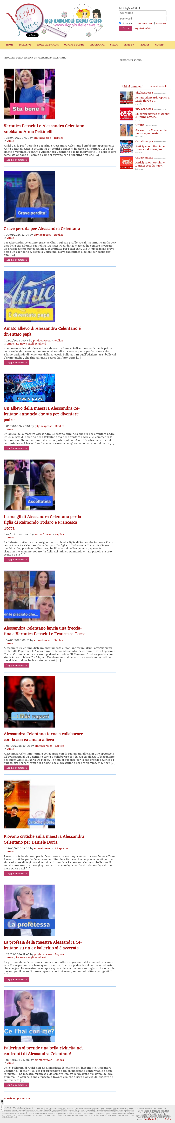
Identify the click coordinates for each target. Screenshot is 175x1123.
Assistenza (161, 24)
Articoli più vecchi (17, 1098)
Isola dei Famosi (48, 44)
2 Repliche (61, 848)
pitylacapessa (42, 137)
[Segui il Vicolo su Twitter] (137, 69)
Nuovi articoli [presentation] (158, 86)
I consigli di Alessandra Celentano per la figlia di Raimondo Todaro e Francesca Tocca (42, 522)
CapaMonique (150, 147)
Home (9, 44)
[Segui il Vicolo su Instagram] (160, 69)
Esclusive (25, 44)
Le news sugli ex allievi (31, 343)
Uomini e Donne (74, 44)
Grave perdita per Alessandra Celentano (42, 228)
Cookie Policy (151, 1119)
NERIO (151, 130)
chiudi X (166, 1119)
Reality (145, 44)
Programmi (97, 44)
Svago (114, 44)
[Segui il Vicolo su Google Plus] (149, 69)
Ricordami (126, 23)
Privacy (2, 1106)
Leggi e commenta (16, 159)
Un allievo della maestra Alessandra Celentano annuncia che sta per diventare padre (42, 414)
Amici (10, 140)
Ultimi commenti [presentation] (132, 86)
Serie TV (129, 44)
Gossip (159, 44)
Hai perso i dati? (145, 24)
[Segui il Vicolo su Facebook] (125, 69)
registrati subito (143, 28)
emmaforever (43, 534)
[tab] (133, 86)
